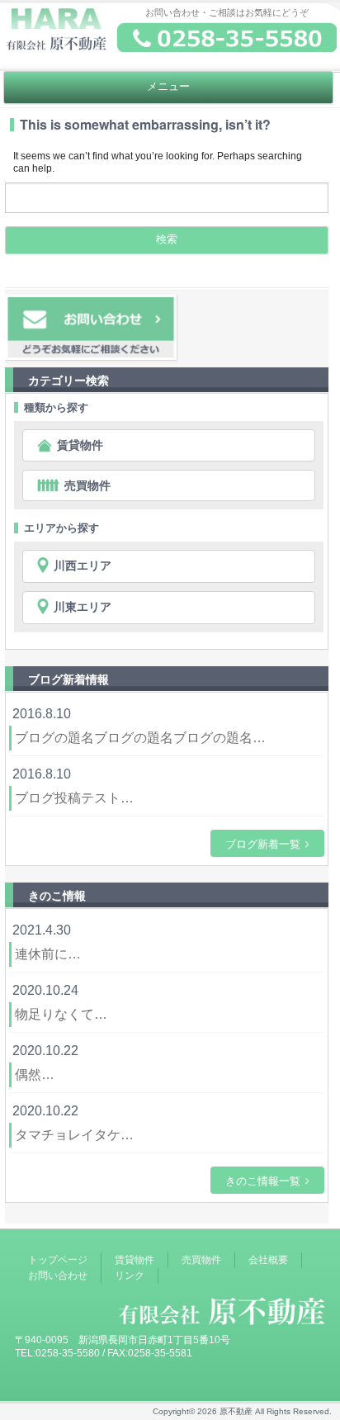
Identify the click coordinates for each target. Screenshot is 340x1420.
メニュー (168, 86)
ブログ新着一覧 (262, 843)
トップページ (57, 1260)
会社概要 (268, 1260)
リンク (129, 1275)
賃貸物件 (80, 445)
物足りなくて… (61, 1014)
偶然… (34, 1074)
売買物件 (87, 485)
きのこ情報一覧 (262, 1180)
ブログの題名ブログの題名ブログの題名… (140, 738)
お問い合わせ (57, 1275)
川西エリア (82, 565)
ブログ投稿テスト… (74, 798)
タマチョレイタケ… (74, 1135)
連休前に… (48, 954)
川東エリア (82, 606)
